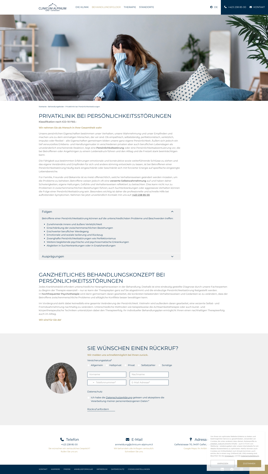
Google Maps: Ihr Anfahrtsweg (199, 448)
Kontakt (43, 469)
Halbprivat (115, 365)
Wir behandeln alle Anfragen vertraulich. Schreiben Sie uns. (134, 450)
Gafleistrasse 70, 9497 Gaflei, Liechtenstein (198, 444)
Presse (67, 469)
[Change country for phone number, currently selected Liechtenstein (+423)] (91, 382)
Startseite (43, 107)
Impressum (102, 469)
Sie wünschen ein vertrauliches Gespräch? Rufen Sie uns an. (69, 450)
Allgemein (97, 365)
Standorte (146, 7)
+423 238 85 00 (141, 194)
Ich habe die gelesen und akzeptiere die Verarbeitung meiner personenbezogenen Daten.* (127, 399)
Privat (131, 365)
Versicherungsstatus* (99, 360)
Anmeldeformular (83, 469)
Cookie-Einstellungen (139, 469)
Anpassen (222, 463)
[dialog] (236, 451)
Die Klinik (82, 7)
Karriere (55, 469)
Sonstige (167, 365)
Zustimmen (249, 463)
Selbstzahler (148, 365)
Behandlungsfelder (106, 7)
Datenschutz (94, 391)
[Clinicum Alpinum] (52, 7)
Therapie (130, 7)
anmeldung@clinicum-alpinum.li (134, 444)
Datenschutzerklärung (119, 397)
